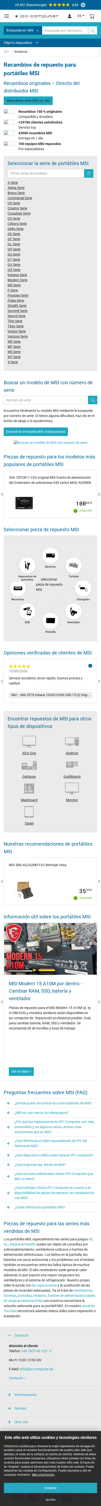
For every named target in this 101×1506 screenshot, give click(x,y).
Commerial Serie (20, 198)
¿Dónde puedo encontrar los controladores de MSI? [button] (53, 1103)
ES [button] (79, 16)
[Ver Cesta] (92, 16)
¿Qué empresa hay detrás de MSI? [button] (40, 1165)
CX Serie (14, 218)
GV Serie (14, 265)
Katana (15, 1244)
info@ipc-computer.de (36, 1369)
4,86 (46, 5)
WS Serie (14, 352)
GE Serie (14, 234)
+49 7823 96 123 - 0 (36, 1351)
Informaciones (25, 1395)
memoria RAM (31, 1301)
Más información (43, 1474)
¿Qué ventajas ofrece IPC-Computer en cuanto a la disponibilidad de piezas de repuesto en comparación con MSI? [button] (54, 1193)
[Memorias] (18, 588)
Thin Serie (15, 321)
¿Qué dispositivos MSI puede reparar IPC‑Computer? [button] (54, 1155)
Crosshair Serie (19, 213)
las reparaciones (44, 1285)
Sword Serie (16, 316)
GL (6, 1244)
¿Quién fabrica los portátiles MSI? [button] (39, 1207)
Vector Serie (17, 331)
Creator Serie (17, 208)
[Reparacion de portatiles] (27, 565)
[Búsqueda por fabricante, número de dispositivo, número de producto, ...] (92, 30)
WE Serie (14, 341)
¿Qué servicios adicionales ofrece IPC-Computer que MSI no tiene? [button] (53, 1176)
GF (90, 1239)
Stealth (29, 1244)
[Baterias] (50, 555)
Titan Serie (16, 326)
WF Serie (14, 347)
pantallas (25, 1296)
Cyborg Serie (17, 224)
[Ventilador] (73, 611)
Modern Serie (17, 280)
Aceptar (51, 1488)
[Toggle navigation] (7, 16)
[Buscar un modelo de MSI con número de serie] (50, 442)
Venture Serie (18, 336)
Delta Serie (16, 229)
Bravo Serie (16, 193)
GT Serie (14, 259)
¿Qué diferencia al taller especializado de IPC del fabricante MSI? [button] (50, 1143)
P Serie (13, 290)
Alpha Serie (16, 188)
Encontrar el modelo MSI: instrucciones (35, 432)
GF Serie (14, 239)
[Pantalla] (50, 621)
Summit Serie (17, 311)
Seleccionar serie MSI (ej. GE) (28, 101)
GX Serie (14, 270)
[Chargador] (83, 588)
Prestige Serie (18, 295)
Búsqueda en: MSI (20, 30)
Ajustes (50, 1499)
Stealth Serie (17, 306)
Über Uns (21, 1422)
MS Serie (14, 285)
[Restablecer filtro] (88, 173)
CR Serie (14, 203)
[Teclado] (73, 565)
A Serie (13, 183)
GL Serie (14, 244)
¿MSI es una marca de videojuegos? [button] (41, 1113)
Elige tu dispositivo (18, 43)
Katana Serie (17, 275)
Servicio (20, 1408)
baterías (10, 1296)
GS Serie (14, 254)
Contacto (21, 1335)
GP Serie (14, 249)
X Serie (13, 362)
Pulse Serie (16, 300)
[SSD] (27, 611)
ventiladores (83, 1290)
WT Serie (14, 357)
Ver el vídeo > (21, 1071)
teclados (39, 1296)
